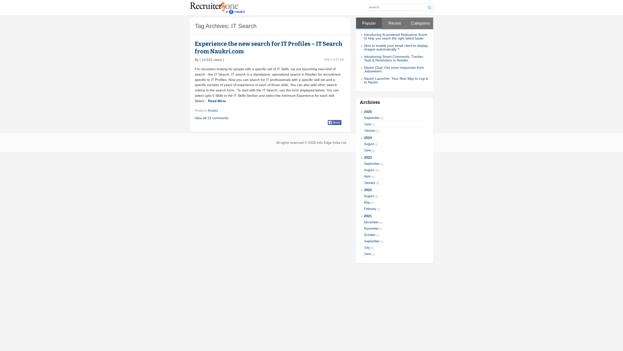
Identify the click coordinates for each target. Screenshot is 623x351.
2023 (368, 157)
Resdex (213, 110)
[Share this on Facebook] (335, 122)
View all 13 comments (211, 118)
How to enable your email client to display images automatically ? (396, 47)
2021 (368, 216)
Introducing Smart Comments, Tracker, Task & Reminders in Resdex (394, 58)
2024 (368, 138)
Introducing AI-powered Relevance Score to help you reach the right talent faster (395, 36)
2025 (368, 112)
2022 (368, 190)
